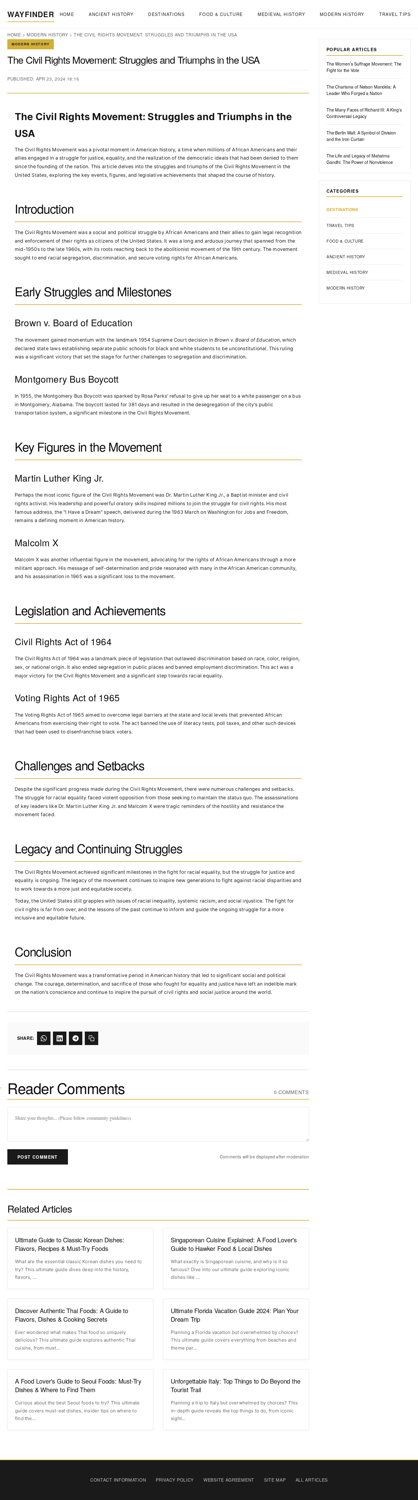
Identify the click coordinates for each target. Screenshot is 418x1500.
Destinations (166, 14)
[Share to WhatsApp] (43, 1038)
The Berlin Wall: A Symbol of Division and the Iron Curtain (361, 136)
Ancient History (111, 14)
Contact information (118, 1480)
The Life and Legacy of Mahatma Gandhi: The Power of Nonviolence (360, 159)
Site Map (275, 1480)
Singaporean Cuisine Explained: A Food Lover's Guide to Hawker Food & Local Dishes (234, 1244)
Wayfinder (30, 14)
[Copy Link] (91, 1038)
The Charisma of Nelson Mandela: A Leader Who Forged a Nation (361, 90)
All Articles (312, 1480)
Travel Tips (395, 14)
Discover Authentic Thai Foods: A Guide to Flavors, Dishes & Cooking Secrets (71, 1315)
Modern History (342, 14)
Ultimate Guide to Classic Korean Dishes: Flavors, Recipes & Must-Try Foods (69, 1244)
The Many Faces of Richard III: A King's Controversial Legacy (364, 113)
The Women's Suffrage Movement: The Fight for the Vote (364, 67)
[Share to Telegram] (75, 1038)
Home (67, 14)
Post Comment (37, 1157)
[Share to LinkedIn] (59, 1038)
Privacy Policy (175, 1480)
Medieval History (281, 14)
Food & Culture (221, 14)
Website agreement (228, 1480)
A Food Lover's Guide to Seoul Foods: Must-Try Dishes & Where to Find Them (78, 1385)
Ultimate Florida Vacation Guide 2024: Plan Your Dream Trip (235, 1315)
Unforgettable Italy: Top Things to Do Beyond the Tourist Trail (235, 1385)
